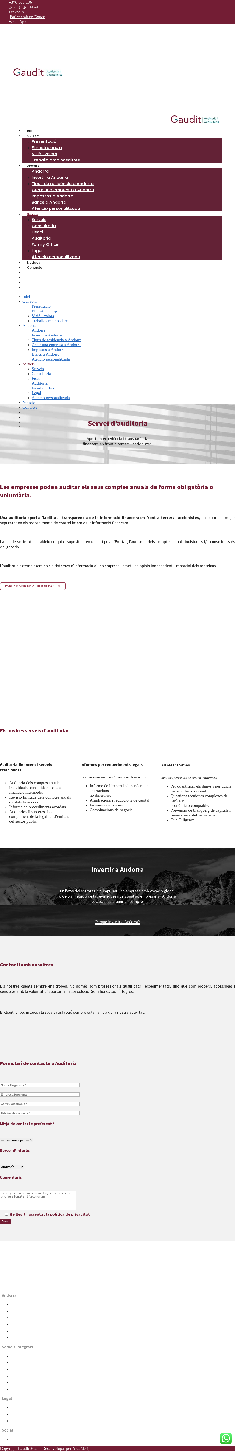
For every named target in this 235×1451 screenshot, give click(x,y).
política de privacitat (70, 1214)
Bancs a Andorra (21, 1331)
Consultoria (18, 1356)
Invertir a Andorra (23, 1304)
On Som (17, 1286)
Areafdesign (82, 1448)
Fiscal (15, 1363)
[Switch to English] (29, 288)
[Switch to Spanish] (29, 277)
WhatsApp (17, 21)
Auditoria (17, 1369)
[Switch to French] (29, 282)
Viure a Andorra (21, 1338)
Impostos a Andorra (23, 1324)
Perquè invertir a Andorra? (117, 921)
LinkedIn (16, 12)
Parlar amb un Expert (27, 16)
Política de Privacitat (24, 1407)
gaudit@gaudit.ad (23, 7)
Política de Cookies (23, 1414)
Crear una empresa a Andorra (30, 1318)
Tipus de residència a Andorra (30, 1311)
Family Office (20, 1376)
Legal (14, 1382)
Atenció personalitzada (25, 1389)
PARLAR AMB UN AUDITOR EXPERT (33, 586)
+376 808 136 (20, 2)
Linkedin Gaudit (21, 1440)
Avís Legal (18, 1421)
